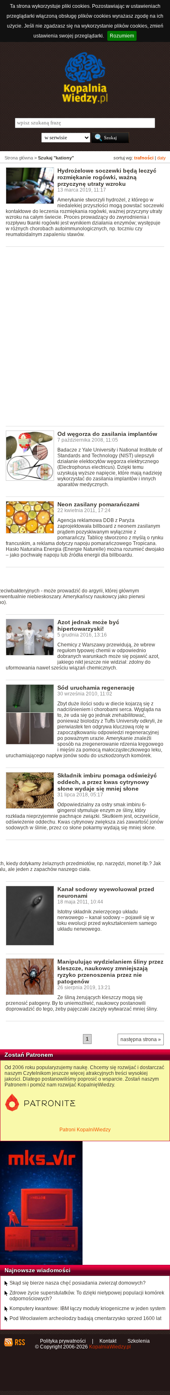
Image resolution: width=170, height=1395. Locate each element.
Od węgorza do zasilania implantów (107, 434)
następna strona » (140, 1039)
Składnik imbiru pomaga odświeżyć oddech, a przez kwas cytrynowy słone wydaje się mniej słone (107, 782)
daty (161, 157)
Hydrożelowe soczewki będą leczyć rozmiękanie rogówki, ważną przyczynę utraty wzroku (106, 177)
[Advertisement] (85, 336)
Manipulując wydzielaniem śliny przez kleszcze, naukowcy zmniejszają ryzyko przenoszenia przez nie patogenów (110, 971)
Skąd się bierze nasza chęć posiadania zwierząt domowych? (77, 1283)
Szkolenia (139, 1341)
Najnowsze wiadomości (38, 1270)
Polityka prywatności (63, 1341)
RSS (19, 1342)
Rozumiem (122, 36)
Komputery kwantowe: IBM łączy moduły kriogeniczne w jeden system (87, 1308)
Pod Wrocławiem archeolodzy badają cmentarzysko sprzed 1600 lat (85, 1318)
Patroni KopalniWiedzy (85, 1130)
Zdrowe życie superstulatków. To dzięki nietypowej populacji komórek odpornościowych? (86, 1295)
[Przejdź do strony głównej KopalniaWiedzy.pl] (85, 77)
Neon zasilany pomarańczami (98, 504)
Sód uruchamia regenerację (96, 687)
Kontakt (107, 1341)
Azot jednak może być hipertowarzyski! (88, 625)
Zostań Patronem (29, 1054)
